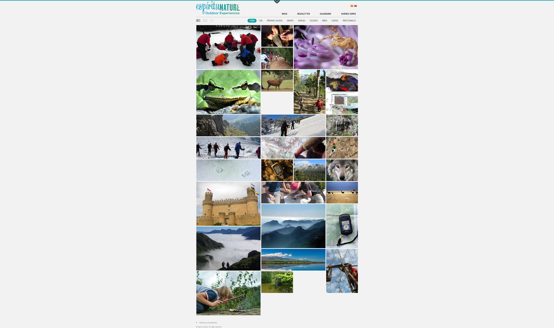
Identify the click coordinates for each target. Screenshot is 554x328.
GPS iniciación (277, 170)
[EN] (356, 6)
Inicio (284, 14)
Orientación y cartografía (293, 148)
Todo (252, 20)
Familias (301, 20)
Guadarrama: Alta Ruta (309, 170)
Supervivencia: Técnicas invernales (342, 81)
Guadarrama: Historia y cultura (228, 204)
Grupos (290, 20)
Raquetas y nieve (293, 125)
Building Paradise (342, 271)
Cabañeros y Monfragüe (342, 192)
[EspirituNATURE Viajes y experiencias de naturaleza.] (217, 8)
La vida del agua (342, 125)
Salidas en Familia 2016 (309, 92)
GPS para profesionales (342, 103)
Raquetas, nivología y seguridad (228, 148)
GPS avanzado (342, 226)
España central (293, 260)
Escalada (342, 148)
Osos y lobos (342, 170)
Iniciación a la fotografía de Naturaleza (326, 47)
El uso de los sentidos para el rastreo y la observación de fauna (228, 92)
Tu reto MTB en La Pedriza (277, 58)
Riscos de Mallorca (293, 226)
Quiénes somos (348, 14)
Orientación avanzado (293, 192)
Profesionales (349, 20)
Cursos (335, 20)
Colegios (314, 20)
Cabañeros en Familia (277, 81)
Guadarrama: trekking (228, 125)
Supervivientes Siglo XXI (228, 293)
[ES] (352, 6)
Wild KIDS (277, 282)
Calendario (325, 14)
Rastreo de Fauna (228, 170)
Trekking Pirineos (228, 249)
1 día (261, 20)
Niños (324, 20)
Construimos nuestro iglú (228, 47)
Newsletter (303, 14)
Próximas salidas (275, 20)
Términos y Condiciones (208, 323)
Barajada (211, 20)
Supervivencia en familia (277, 36)
